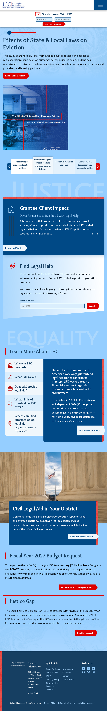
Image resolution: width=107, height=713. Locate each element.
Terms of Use (50, 703)
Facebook (83, 668)
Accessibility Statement (84, 703)
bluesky (88, 672)
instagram (93, 672)
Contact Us (33, 692)
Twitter (88, 668)
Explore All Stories (14, 248)
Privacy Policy (64, 703)
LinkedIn (93, 668)
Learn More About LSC (90, 430)
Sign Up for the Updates (53, 24)
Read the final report (15, 75)
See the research (85, 633)
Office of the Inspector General (52, 686)
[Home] (13, 5)
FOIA (48, 676)
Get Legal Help (53, 679)
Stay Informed (69, 679)
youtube (83, 672)
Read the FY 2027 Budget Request (77, 587)
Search (92, 306)
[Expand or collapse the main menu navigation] (100, 5)
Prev (9, 166)
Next (98, 166)
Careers (66, 676)
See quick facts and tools (82, 536)
